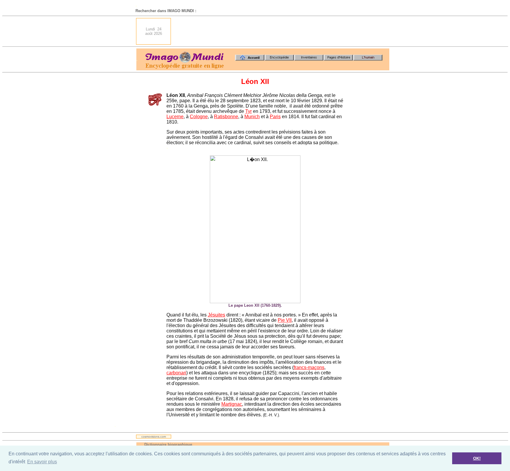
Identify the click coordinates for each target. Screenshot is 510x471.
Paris (275, 116)
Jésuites (216, 314)
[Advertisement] (281, 31)
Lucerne (175, 116)
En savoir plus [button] (42, 461)
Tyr (248, 111)
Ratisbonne (226, 116)
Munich (252, 116)
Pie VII (285, 320)
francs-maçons (309, 367)
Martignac (231, 404)
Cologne (199, 116)
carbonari (176, 372)
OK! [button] (477, 458)
